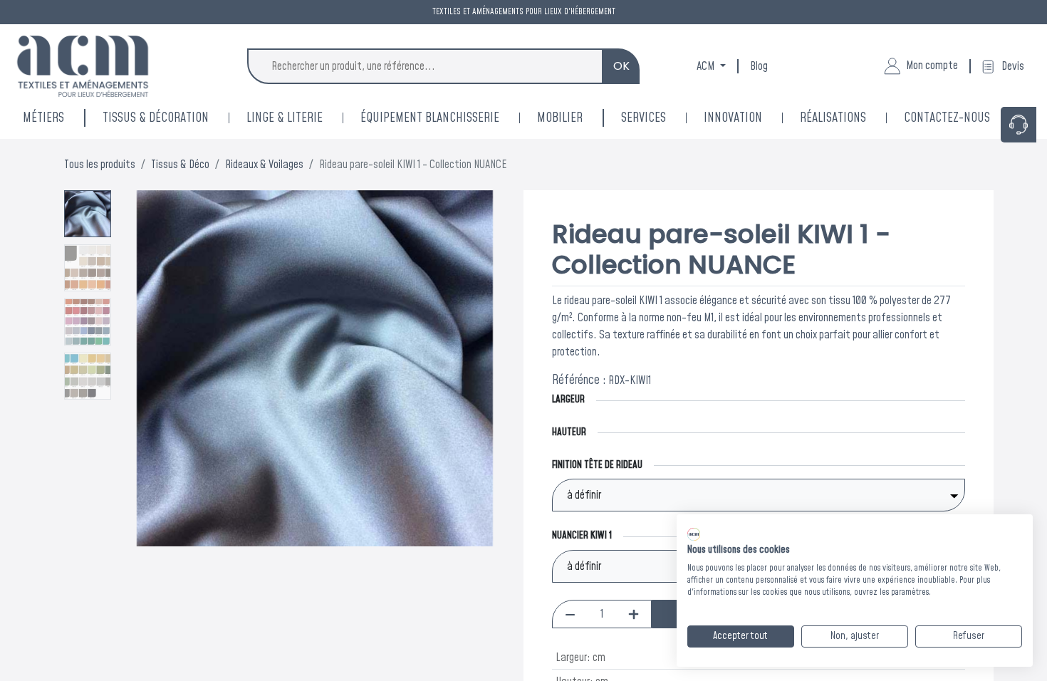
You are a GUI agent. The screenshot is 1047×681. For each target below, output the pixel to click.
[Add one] (633, 614)
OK (621, 66)
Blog (759, 66)
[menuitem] (752, 118)
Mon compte (932, 65)
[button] (146, 368)
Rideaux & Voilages (264, 164)
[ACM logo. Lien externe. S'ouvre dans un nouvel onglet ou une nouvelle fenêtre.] (693, 534)
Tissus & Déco (180, 164)
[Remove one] (570, 614)
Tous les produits (99, 164)
